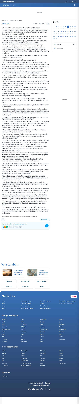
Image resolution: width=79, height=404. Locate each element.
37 (68, 34)
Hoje (3, 303)
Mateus (4, 351)
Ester (22, 334)
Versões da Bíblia (26, 301)
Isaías (41, 324)
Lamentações (44, 329)
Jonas (60, 322)
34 (61, 34)
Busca (3, 308)
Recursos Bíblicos (26, 306)
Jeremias (42, 327)
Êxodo (3, 322)
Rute (3, 337)
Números (4, 327)
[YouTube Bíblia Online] (33, 389)
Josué (3, 332)
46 (65, 36)
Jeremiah (12, 20)
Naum (61, 327)
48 (70, 36)
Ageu (60, 334)
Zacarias (61, 337)
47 (68, 36)
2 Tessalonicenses (26, 365)
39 (72, 34)
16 (65, 29)
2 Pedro (61, 351)
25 (63, 31)
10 (75, 26)
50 (75, 36)
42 (56, 36)
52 (56, 39)
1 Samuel (4, 339)
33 (58, 34)
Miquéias (62, 324)
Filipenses (24, 358)
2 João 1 (42, 287)
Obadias (61, 319)
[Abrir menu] (74, 1)
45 (63, 36)
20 (75, 29)
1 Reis (22, 319)
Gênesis (4, 319)
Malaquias (62, 339)
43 (58, 36)
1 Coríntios (5, 365)
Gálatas (23, 353)
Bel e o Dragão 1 (42, 281)
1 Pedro (42, 365)
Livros (6, 20)
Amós (41, 341)
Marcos (4, 353)
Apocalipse (62, 363)
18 (70, 29)
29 (72, 31)
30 (75, 31)
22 (56, 31)
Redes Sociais (44, 306)
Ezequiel (42, 332)
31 (54, 34)
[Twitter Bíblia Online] (49, 389)
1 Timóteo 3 (25, 287)
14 (61, 29)
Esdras (23, 329)
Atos (3, 360)
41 (54, 36)
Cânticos (42, 322)
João (3, 358)
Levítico (4, 324)
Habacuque (62, 329)
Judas (60, 360)
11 (54, 29)
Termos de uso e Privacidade (67, 301)
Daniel (42, 334)
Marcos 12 (9, 287)
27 (68, 31)
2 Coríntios (24, 351)
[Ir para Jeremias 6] (3, 219)
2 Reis (22, 322)
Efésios (23, 356)
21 (54, 31)
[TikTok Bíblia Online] (45, 389)
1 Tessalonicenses (26, 363)
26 (65, 31)
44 (61, 36)
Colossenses (24, 360)
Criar (42, 23)
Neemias (23, 332)
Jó (21, 337)
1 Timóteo (43, 351)
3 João (61, 358)
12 (56, 29)
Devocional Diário (26, 303)
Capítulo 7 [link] (19, 20)
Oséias (42, 337)
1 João (61, 353)
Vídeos (42, 303)
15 (63, 29)
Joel (41, 339)
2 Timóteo (43, 353)
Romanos (4, 363)
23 (58, 31)
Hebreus (42, 360)
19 (72, 29)
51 (54, 39)
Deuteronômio (6, 329)
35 (63, 34)
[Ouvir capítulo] (75, 5)
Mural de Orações (45, 301)
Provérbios (24, 341)
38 (70, 34)
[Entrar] (66, 1)
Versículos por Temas (27, 308)
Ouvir (35, 23)
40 (75, 34)
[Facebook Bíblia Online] (41, 389)
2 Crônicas (24, 327)
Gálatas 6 (9, 281)
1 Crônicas (24, 324)
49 (72, 36)
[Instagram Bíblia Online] (29, 389)
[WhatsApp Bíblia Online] (37, 389)
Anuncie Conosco (45, 308)
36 (65, 34)
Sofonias (61, 332)
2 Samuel (4, 341)
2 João (61, 356)
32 (56, 34)
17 (68, 29)
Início (3, 301)
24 (61, 31)
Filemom (42, 358)
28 (70, 31)
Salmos (23, 339)
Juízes (3, 334)
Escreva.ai (5, 376)
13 (58, 29)
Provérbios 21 (25, 281)
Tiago (41, 363)
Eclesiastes (43, 319)
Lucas (3, 356)
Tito (41, 356)
